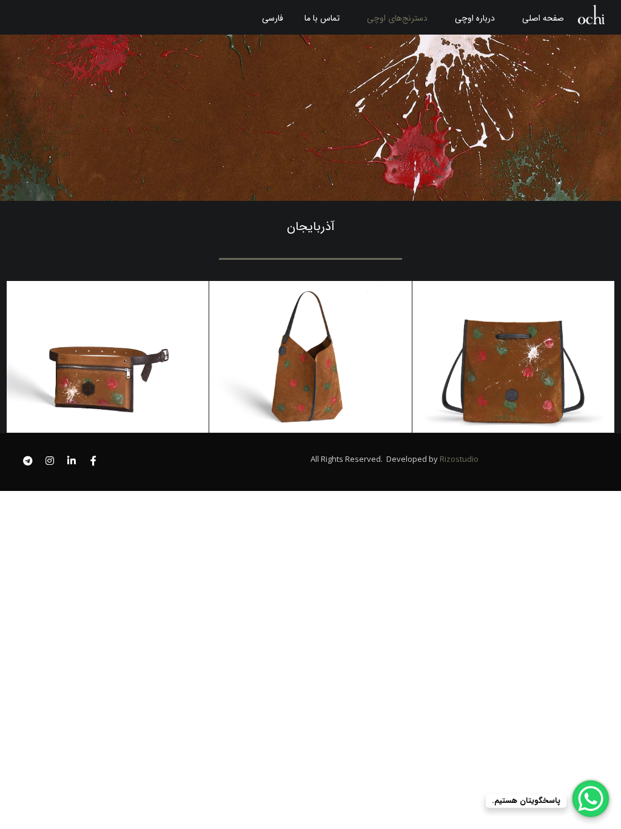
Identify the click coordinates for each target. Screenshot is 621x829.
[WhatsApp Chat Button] (590, 798)
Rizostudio (458, 458)
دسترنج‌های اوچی (397, 18)
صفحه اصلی (543, 18)
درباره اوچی (475, 18)
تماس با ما (322, 18)
